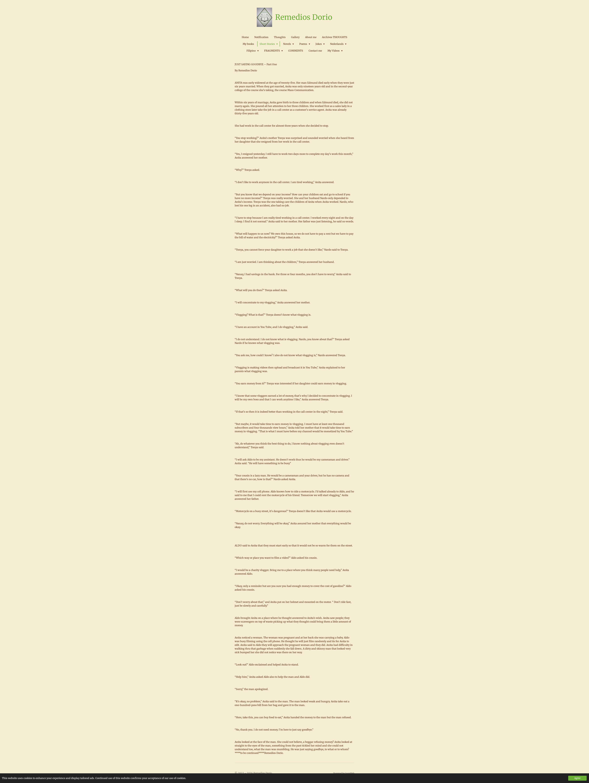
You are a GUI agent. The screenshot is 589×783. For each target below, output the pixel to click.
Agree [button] (577, 778)
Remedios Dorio (303, 17)
